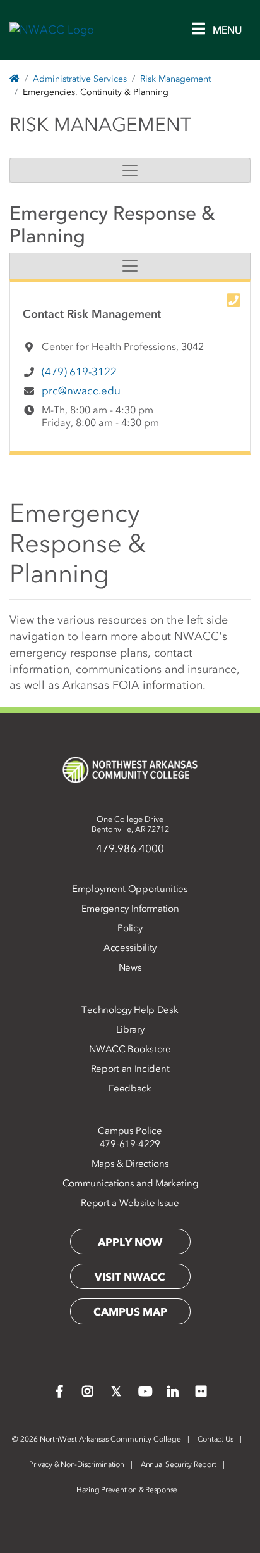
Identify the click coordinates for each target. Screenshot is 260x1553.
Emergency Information (130, 908)
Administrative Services (80, 78)
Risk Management (175, 78)
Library (130, 1029)
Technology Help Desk (129, 1009)
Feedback (130, 1088)
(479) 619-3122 (79, 371)
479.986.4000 (130, 848)
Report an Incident (130, 1068)
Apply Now (130, 1242)
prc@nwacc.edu (81, 390)
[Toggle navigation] (130, 170)
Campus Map (130, 1311)
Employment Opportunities (130, 889)
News (130, 967)
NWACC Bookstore (130, 1049)
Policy (129, 928)
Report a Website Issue (130, 1203)
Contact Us (216, 1439)
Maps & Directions (130, 1163)
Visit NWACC (130, 1277)
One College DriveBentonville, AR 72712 (130, 824)
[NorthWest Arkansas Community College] (130, 770)
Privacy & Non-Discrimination (76, 1464)
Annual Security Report (178, 1464)
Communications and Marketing (130, 1183)
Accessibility (130, 947)
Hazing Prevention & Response (126, 1489)
